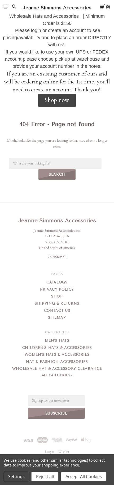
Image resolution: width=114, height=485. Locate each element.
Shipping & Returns (57, 303)
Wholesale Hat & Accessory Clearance (57, 369)
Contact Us (57, 311)
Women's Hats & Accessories (57, 355)
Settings (16, 476)
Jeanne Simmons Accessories (57, 220)
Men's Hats (57, 340)
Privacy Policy (57, 289)
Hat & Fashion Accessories (57, 362)
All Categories (56, 375)
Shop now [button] (57, 100)
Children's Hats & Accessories (57, 348)
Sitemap (57, 317)
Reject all (45, 476)
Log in (49, 452)
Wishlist (63, 452)
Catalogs (56, 282)
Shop (57, 296)
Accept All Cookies (83, 476)
